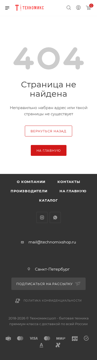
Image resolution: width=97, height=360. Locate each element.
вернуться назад (48, 131)
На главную (72, 191)
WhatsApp (55, 217)
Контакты (68, 182)
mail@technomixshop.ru (52, 242)
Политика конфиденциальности (53, 300)
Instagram (42, 217)
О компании (31, 182)
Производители (29, 191)
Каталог (48, 200)
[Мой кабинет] (78, 8)
